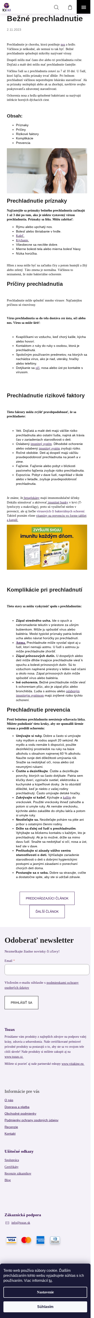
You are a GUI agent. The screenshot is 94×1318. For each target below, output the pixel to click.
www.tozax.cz (14, 1056)
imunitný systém (41, 444)
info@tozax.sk (20, 1222)
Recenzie (11, 1127)
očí (37, 368)
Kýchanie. (22, 240)
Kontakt (10, 1133)
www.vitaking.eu (73, 1063)
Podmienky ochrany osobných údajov (31, 1120)
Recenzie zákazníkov (18, 1173)
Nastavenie (45, 1292)
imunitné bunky (57, 502)
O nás (9, 1100)
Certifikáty (11, 1167)
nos (63, 44)
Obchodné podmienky (20, 1113)
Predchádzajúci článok (47, 898)
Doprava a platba (17, 1107)
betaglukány (31, 498)
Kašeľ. (20, 236)
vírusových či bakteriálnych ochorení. (60, 511)
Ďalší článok (47, 911)
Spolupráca (12, 1160)
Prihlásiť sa (21, 1002)
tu (50, 1280)
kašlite (67, 797)
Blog (8, 1180)
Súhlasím (45, 1307)
